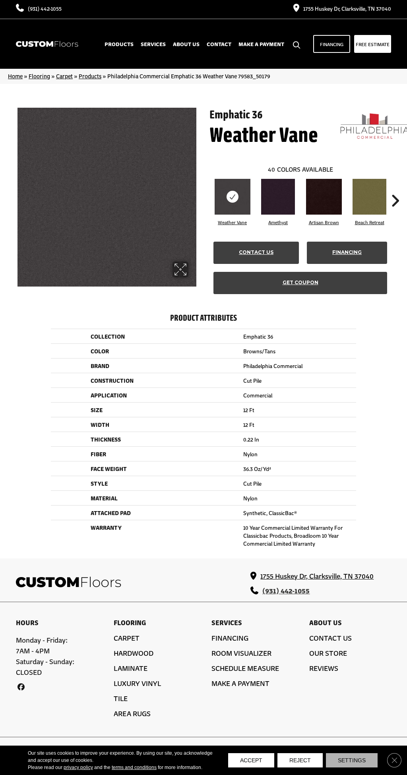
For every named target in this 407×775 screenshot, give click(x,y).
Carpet (64, 76)
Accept (251, 760)
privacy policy (78, 767)
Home (15, 76)
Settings (352, 760)
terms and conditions (134, 767)
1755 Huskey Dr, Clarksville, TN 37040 (347, 8)
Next (395, 189)
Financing (347, 252)
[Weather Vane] (232, 197)
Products (90, 76)
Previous (205, 189)
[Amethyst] (278, 197)
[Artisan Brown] (324, 197)
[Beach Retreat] (369, 197)
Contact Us (256, 252)
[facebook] (20, 686)
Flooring (39, 76)
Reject (300, 760)
